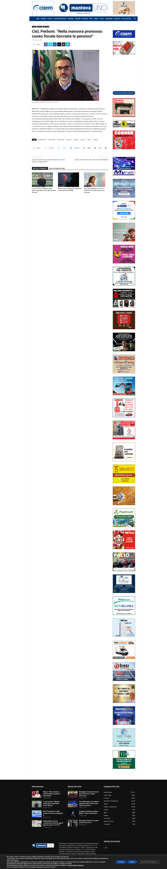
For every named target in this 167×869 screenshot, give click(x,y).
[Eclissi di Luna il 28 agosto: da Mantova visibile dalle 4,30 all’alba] (70, 179)
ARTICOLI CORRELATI (40, 168)
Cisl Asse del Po (42, 139)
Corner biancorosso (37, 186)
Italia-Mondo (109, 18)
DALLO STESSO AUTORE (57, 168)
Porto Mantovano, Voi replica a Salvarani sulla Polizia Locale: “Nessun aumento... (89, 803)
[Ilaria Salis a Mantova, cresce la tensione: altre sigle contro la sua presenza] (96, 179)
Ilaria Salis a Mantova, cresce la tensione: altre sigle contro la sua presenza (94, 190)
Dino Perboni (60, 139)
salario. (89, 139)
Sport (91, 18)
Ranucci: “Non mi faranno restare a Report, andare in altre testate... (51, 793)
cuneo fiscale (51, 139)
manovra (76, 139)
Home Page (46, 26)
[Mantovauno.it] (83, 8)
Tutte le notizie (126, 18)
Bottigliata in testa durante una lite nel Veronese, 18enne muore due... (89, 793)
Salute (102, 18)
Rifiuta (132, 862)
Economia (78, 18)
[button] (133, 19)
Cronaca (43, 18)
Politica (49, 18)
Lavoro (96, 18)
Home (37, 18)
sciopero (95, 139)
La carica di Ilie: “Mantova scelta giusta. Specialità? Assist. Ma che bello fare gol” (44, 190)
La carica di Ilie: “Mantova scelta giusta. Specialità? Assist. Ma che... (51, 803)
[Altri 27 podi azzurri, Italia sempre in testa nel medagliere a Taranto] (37, 813)
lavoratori (69, 139)
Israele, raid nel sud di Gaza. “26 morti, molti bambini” (91, 160)
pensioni (83, 139)
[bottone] (124, 93)
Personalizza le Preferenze (149, 862)
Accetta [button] (121, 862)
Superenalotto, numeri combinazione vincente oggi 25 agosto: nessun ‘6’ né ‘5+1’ (53, 823)
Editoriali (70, 18)
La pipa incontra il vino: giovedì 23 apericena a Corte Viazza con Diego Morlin (48, 161)
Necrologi (117, 18)
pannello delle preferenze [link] (75, 865)
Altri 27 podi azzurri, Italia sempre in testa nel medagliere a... (53, 813)
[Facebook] (106, 848)
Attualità (85, 18)
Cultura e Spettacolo (60, 18)
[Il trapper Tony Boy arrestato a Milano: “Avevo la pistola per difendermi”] (73, 813)
